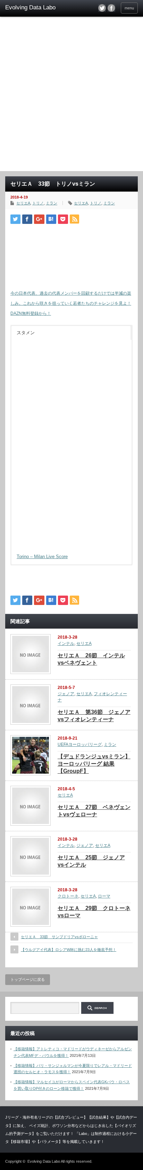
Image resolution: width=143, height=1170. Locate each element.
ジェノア (66, 693)
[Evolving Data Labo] (33, 7)
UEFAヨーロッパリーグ (80, 744)
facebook (111, 8)
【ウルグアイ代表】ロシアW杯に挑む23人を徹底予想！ (68, 950)
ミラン (51, 203)
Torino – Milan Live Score (42, 556)
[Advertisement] (71, 96)
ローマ (104, 896)
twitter (102, 8)
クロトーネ (68, 896)
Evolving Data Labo (43, 1161)
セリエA (23, 203)
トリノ (38, 203)
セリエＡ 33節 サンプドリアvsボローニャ (59, 937)
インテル (66, 643)
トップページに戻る (27, 979)
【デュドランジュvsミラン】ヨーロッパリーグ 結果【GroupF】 (94, 764)
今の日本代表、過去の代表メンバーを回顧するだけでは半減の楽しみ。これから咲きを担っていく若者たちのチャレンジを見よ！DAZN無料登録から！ (70, 303)
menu (129, 8)
